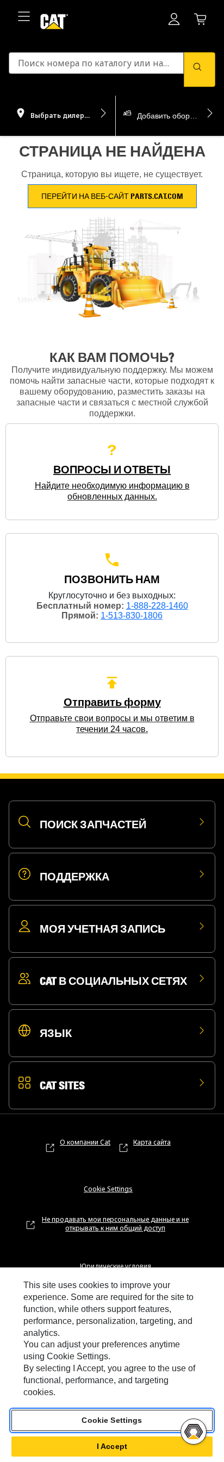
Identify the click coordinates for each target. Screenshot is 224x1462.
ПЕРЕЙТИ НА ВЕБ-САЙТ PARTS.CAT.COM (112, 196)
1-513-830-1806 (132, 615)
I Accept (112, 1446)
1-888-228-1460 (157, 605)
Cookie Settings (108, 1189)
